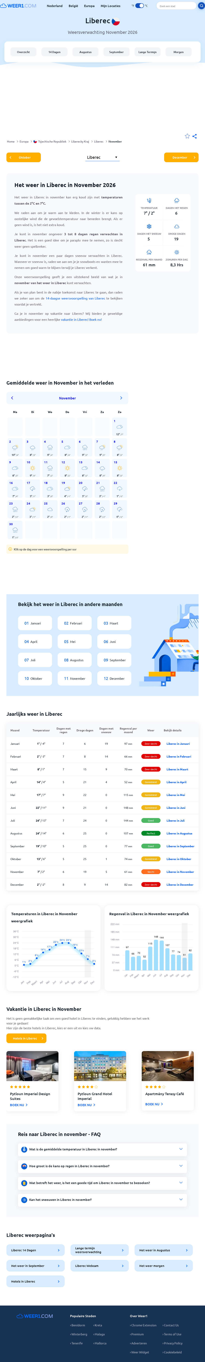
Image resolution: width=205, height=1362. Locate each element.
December (180, 157)
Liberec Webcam (86, 1266)
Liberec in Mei (176, 795)
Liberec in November (180, 871)
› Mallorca (100, 1343)
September (116, 52)
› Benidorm (77, 1325)
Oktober (25, 157)
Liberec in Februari (179, 756)
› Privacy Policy (172, 1343)
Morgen (179, 52)
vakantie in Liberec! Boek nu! (81, 319)
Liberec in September (180, 846)
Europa (89, 5)
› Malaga (99, 1334)
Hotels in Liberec (25, 1038)
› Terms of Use (172, 1334)
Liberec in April (176, 782)
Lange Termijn (148, 52)
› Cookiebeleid (172, 1352)
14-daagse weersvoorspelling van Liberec (75, 298)
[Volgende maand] (121, 398)
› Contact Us (171, 1325)
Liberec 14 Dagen (23, 1250)
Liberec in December (180, 884)
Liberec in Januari (178, 743)
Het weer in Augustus (154, 1250)
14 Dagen (54, 52)
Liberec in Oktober (179, 859)
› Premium (137, 1334)
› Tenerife (76, 1343)
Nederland (55, 5)
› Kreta (97, 1325)
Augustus (85, 52)
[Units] (139, 5)
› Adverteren (138, 1343)
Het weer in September (27, 1266)
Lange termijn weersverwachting (88, 1250)
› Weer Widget (139, 1352)
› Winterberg (78, 1334)
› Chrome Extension (143, 1325)
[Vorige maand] (13, 398)
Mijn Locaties (110, 5)
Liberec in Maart (177, 769)
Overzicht (23, 52)
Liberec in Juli (176, 820)
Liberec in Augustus (179, 833)
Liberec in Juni (176, 807)
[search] (201, 5)
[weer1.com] (18, 5)
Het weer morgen (151, 1266)
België (73, 5)
